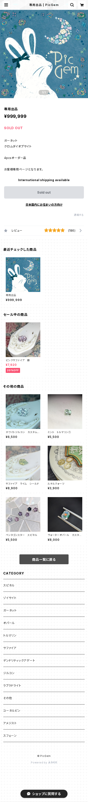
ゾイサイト (10, 598)
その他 (7, 698)
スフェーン (10, 735)
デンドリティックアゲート (19, 660)
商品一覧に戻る (44, 559)
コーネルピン (11, 710)
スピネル (9, 585)
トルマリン (9, 635)
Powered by (39, 762)
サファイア (10, 648)
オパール (9, 623)
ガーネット (10, 610)
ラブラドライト (12, 685)
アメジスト (10, 723)
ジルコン (9, 673)
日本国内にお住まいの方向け (44, 204)
